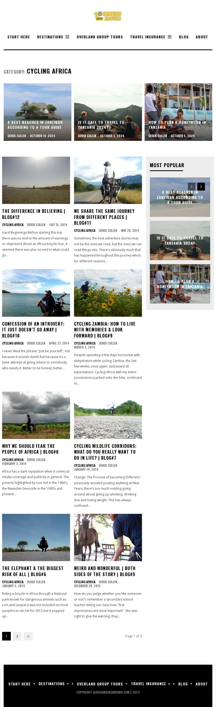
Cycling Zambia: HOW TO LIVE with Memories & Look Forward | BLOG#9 (105, 330)
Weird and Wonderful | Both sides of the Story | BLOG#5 (105, 571)
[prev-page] (191, 187)
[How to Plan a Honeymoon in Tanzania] (178, 112)
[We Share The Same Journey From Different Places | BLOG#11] (108, 180)
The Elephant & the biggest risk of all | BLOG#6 (33, 571)
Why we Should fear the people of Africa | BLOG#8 (30, 449)
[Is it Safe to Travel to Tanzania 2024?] (108, 112)
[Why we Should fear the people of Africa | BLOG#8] (36, 415)
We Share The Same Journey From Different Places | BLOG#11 (104, 217)
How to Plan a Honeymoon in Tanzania (180, 283)
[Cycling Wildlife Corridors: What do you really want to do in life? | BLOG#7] (108, 415)
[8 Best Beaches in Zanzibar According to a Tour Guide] (37, 112)
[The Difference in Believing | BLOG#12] (36, 180)
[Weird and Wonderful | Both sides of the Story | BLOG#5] (108, 537)
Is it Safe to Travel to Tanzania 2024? (180, 240)
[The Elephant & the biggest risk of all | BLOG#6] (36, 537)
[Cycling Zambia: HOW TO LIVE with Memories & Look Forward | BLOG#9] (108, 292)
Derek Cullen (36, 224)
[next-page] (28, 636)
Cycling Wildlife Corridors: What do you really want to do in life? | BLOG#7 (105, 452)
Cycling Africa (12, 224)
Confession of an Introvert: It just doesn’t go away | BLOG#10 (33, 330)
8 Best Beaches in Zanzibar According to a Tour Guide (180, 197)
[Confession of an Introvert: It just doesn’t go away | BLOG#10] (36, 292)
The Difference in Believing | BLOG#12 (33, 214)
